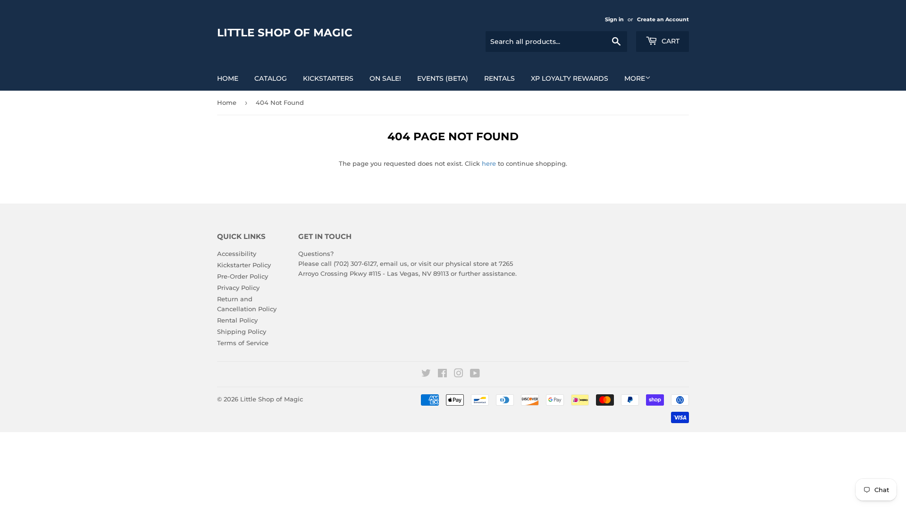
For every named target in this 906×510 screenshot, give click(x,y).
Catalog (270, 78)
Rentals (499, 78)
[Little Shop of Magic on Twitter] (426, 374)
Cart (670, 41)
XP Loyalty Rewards (569, 78)
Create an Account (663, 19)
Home (227, 78)
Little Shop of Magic (284, 32)
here (489, 163)
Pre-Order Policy (242, 276)
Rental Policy (237, 320)
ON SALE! (385, 78)
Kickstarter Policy (244, 265)
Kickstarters (328, 78)
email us (393, 263)
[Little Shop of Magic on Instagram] (458, 374)
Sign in (614, 19)
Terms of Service (242, 343)
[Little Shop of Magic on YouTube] (475, 374)
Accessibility (236, 253)
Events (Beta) (442, 78)
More (634, 78)
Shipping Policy (241, 331)
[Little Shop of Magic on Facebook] (442, 374)
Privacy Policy (238, 287)
